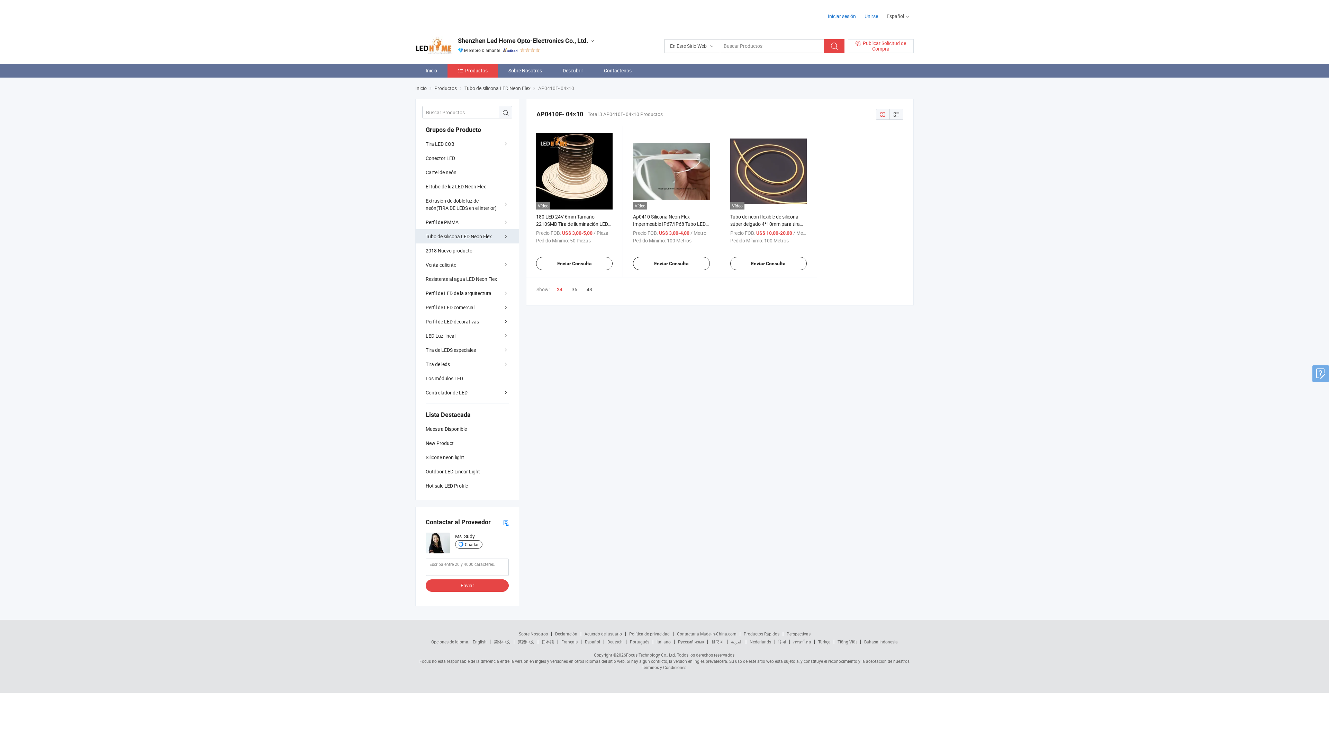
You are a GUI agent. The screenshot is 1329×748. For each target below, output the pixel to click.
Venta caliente (441, 264)
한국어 (717, 641)
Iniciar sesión (842, 16)
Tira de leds (438, 364)
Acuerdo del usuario (603, 633)
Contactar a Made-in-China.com (706, 633)
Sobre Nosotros (525, 70)
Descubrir (573, 70)
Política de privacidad (649, 633)
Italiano (664, 641)
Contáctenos (618, 70)
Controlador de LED (447, 392)
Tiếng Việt (847, 641)
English (480, 641)
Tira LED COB (440, 144)
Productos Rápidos (761, 633)
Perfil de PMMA (442, 222)
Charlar (472, 544)
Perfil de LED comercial (450, 307)
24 (559, 289)
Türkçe (824, 641)
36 (574, 289)
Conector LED (440, 158)
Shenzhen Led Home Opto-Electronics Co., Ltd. (523, 40)
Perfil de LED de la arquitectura (458, 293)
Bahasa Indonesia (881, 641)
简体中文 (502, 641)
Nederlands (760, 641)
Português (639, 641)
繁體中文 (526, 641)
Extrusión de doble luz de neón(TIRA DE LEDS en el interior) (461, 204)
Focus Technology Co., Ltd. (651, 655)
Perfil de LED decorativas (452, 321)
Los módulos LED (444, 378)
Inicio (431, 70)
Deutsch (615, 641)
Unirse (871, 16)
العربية (736, 641)
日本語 (548, 641)
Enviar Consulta (574, 263)
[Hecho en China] (459, 14)
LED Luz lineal (440, 335)
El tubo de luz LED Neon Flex (456, 186)
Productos (476, 70)
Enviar (467, 585)
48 (589, 289)
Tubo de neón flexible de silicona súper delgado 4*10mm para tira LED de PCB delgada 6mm (765, 223)
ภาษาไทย (802, 641)
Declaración (566, 633)
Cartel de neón (441, 172)
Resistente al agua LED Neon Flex (461, 279)
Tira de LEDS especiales (451, 350)
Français (569, 641)
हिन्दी (782, 641)
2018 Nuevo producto (449, 250)
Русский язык (691, 641)
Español (592, 641)
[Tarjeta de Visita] (506, 522)
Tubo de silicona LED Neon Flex (459, 236)
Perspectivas (799, 633)
